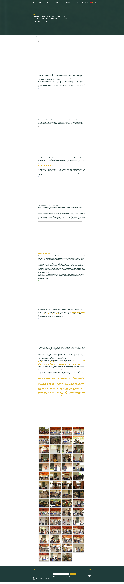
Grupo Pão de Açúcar (68, 375)
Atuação (56, 2)
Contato (77, 2)
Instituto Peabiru (60, 392)
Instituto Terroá (67, 392)
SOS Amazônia (81, 393)
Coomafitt (49, 385)
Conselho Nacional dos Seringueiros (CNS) (55, 384)
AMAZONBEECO (87, 2)
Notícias (73, 2)
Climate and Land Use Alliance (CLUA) (63, 378)
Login (82, 2)
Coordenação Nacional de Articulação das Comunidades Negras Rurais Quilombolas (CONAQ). (56, 395)
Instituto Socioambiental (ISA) (77, 392)
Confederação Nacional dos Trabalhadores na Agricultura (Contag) (72, 315)
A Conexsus (89, 570)
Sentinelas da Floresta (73, 393)
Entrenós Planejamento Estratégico (67, 385)
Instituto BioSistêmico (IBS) (61, 387)
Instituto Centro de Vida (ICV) (53, 388)
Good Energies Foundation (58, 375)
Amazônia (64, 377)
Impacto (61, 2)
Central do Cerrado (50, 383)
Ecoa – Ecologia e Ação (55, 385)
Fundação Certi (74, 377)
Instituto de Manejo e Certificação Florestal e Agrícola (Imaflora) (60, 391)
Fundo (61, 377)
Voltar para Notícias (37, 36)
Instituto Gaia (54, 392)
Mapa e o (74, 360)
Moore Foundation (55, 377)
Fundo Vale (68, 377)
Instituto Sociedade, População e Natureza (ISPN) (52, 393)
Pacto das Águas (65, 393)
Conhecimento (67, 2)
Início (47, 2)
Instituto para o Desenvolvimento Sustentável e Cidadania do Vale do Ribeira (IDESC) (58, 389)
